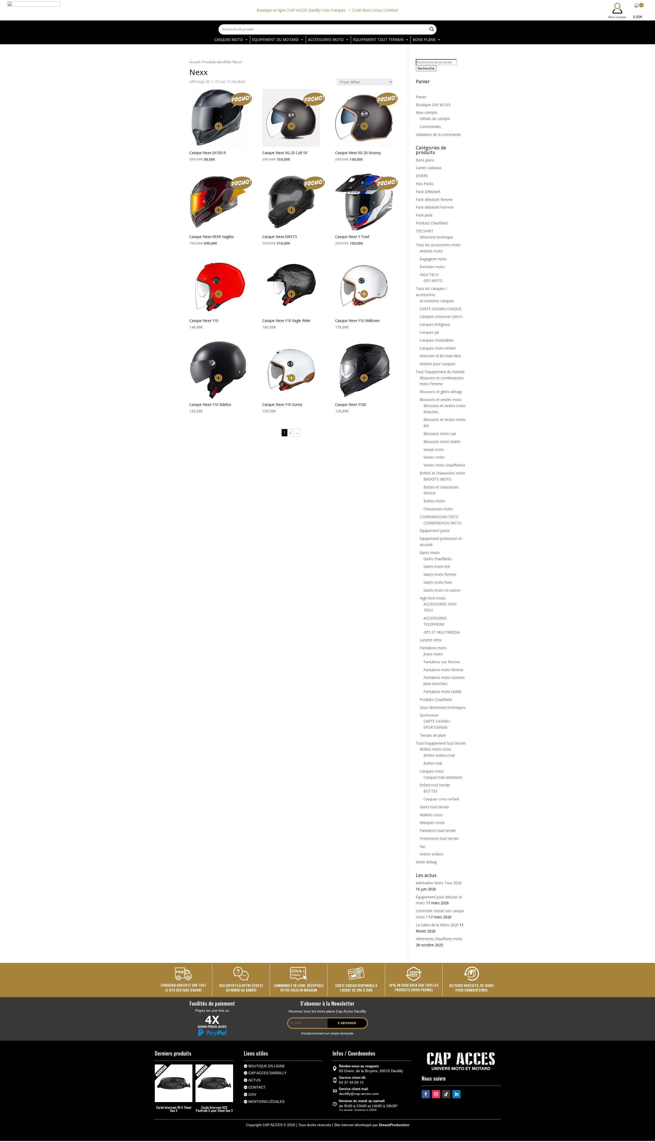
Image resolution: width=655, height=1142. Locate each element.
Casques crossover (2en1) (441, 316)
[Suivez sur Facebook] (426, 1094)
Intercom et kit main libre (440, 355)
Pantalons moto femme (443, 669)
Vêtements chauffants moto (439, 938)
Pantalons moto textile (442, 691)
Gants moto (430, 552)
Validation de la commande (438, 134)
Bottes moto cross (435, 749)
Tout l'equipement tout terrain (441, 743)
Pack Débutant (428, 191)
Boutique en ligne (271, 10)
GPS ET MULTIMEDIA (441, 632)
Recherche (426, 68)
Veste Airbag (426, 862)
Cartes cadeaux (428, 167)
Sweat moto (433, 449)
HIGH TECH (429, 274)
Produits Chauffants (432, 223)
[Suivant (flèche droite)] (646, 571)
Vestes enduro (431, 854)
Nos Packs (424, 183)
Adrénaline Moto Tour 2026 (439, 882)
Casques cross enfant (441, 799)
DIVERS (422, 175)
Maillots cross (431, 814)
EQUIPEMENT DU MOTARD (275, 39)
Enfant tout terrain (435, 784)
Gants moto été (436, 566)
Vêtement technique (436, 237)
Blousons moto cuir (439, 433)
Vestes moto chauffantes (444, 465)
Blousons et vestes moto (441, 399)
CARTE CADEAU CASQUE (440, 308)
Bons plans (425, 160)
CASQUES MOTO (228, 39)
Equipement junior (435, 530)
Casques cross (432, 771)
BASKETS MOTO (437, 479)
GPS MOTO (433, 280)
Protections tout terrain (439, 838)
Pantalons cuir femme (441, 661)
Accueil (194, 62)
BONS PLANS (424, 39)
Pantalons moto (433, 647)
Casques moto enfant (438, 348)
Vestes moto (434, 457)
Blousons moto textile (441, 441)
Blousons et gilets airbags (441, 391)
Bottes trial (432, 763)
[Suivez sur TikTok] (446, 1094)
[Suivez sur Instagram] (436, 1094)
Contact (391, 10)
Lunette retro (431, 639)
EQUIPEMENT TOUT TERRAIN (378, 39)
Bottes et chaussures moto (442, 473)
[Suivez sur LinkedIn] (456, 1094)
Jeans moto (433, 653)
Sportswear (429, 715)
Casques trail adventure (442, 777)
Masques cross (432, 822)
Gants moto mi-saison (442, 590)
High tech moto (432, 598)
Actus (378, 10)
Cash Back (362, 10)
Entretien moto (432, 266)
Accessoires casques (437, 300)
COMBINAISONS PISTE (439, 516)
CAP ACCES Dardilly (304, 10)
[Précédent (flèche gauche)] (9, 571)
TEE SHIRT (424, 231)
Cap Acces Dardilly (267, 1073)
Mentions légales (266, 1102)
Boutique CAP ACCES (433, 104)
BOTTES (430, 791)
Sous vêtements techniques (442, 707)
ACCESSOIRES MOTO (326, 39)
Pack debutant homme (435, 207)
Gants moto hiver (437, 582)
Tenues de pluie (433, 735)
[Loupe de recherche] (431, 29)
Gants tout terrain (434, 806)
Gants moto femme (439, 574)
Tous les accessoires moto (438, 244)
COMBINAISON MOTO (442, 522)
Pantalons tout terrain (438, 830)
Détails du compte (435, 118)
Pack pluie (424, 215)
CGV (252, 1094)
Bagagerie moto (433, 258)
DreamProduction (394, 1125)
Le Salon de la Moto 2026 (437, 924)
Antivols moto (431, 250)
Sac (422, 846)
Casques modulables (437, 340)
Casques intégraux (435, 324)
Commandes (430, 126)
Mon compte (426, 112)
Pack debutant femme (434, 199)
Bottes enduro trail (439, 755)
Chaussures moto (438, 508)
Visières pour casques (437, 363)
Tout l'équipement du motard (440, 371)
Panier (421, 96)
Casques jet (429, 332)
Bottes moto (434, 500)
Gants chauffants (437, 558)
